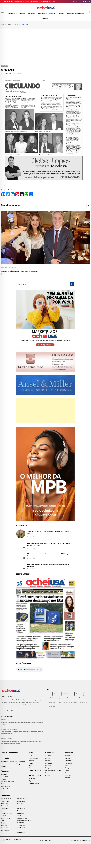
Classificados (51, 753)
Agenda (31, 781)
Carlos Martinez (5, 806)
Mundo (31, 763)
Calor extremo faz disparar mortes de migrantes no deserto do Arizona (34, 1)
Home (2, 24)
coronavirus (83, 702)
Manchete (15, 729)
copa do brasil (52, 702)
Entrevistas (4, 776)
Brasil (30, 765)
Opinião (19, 815)
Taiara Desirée (21, 830)
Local (10, 738)
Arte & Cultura (35, 775)
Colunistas (5, 795)
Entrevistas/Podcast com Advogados (12, 764)
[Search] (89, 12)
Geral (31, 753)
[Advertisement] (45, 41)
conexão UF (76, 698)
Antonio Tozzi (5, 801)
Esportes (31, 768)
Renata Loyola (21, 825)
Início (4, 839)
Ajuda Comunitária (6, 784)
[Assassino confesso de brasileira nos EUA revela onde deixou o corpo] (20, 533)
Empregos (31, 13)
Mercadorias (41, 13)
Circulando (17, 24)
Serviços (61, 13)
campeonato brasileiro (63, 698)
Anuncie (47, 775)
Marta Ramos (20, 813)
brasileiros (79, 694)
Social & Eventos (34, 783)
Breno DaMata (5, 803)
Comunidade (13, 267)
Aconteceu (32, 778)
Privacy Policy (17, 839)
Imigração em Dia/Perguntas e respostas (13, 761)
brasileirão (51, 698)
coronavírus (51, 706)
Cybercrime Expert (6, 813)
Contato (14, 841)
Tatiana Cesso (21, 832)
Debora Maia (4, 815)
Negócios (52, 13)
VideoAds (69, 753)
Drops (2, 820)
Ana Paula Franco (6, 798)
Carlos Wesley (5, 808)
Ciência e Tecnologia (35, 770)
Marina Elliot (20, 811)
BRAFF (65, 694)
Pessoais (45, 18)
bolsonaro (57, 694)
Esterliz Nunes (8, 73)
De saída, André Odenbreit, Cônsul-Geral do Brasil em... (19, 271)
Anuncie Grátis (9, 839)
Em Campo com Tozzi (7, 781)
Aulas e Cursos (69, 773)
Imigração (4, 719)
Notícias (3, 766)
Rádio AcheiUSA (5, 786)
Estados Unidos (6, 729)
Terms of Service (7, 841)
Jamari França (21, 801)
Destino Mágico (5, 818)
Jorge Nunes (20, 806)
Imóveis (21, 13)
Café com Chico (5, 789)
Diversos (67, 770)
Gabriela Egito (5, 828)
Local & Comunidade (9, 753)
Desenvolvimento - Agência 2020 (80, 840)
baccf (49, 694)
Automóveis (11, 13)
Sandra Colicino (21, 827)
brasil (71, 694)
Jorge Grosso (20, 803)
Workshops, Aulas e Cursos (75, 13)
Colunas (9, 24)
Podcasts (5, 771)
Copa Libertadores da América (68, 702)
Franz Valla (4, 825)
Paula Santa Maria (22, 818)
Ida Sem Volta (5, 830)
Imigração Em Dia (21, 798)
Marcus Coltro (21, 808)
